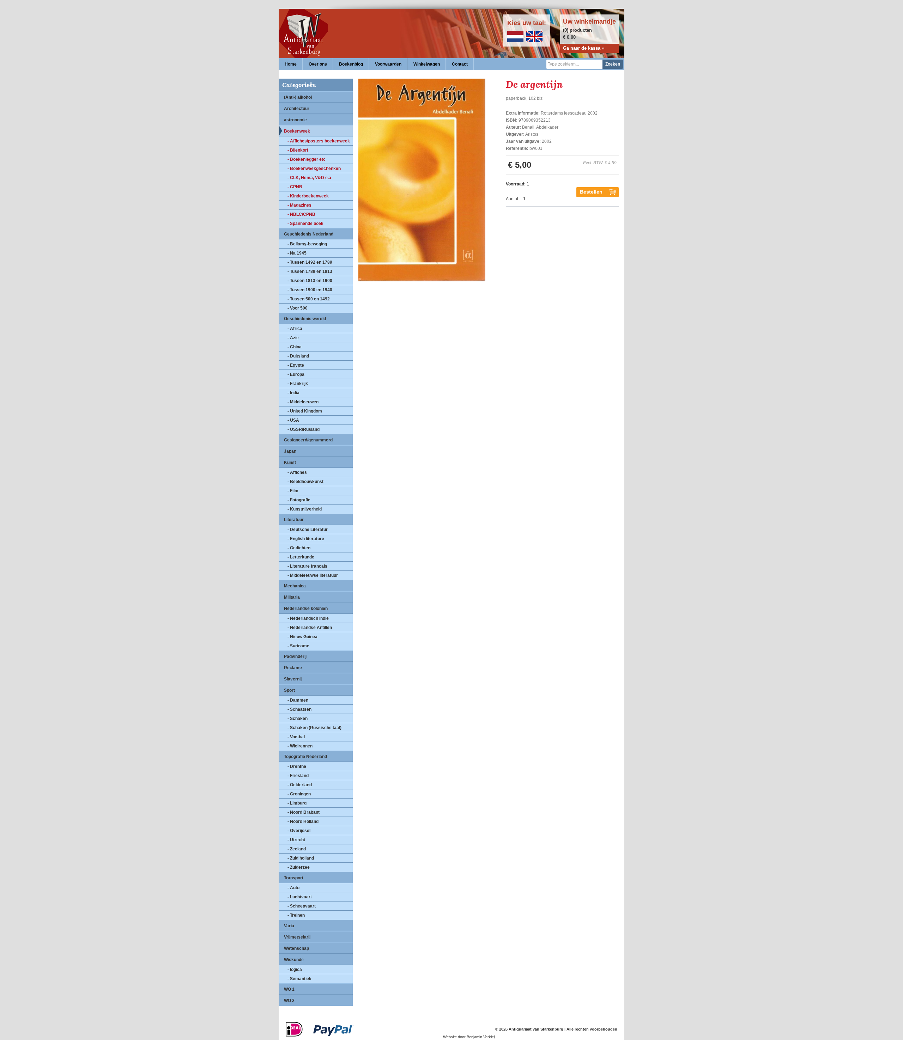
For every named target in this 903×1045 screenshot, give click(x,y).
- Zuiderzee (298, 867)
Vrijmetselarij (297, 937)
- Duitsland (298, 356)
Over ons (318, 64)
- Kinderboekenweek (308, 196)
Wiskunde (294, 959)
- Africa (294, 328)
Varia (289, 925)
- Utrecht (296, 839)
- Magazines (299, 205)
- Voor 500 (297, 308)
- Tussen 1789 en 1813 (309, 271)
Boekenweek (297, 131)
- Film (292, 490)
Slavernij (293, 679)
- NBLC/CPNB (301, 214)
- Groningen (299, 794)
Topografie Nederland (305, 756)
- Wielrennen (300, 746)
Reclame (293, 667)
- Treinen (296, 915)
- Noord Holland (303, 821)
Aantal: (512, 198)
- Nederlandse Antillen (309, 627)
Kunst (290, 462)
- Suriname (298, 645)
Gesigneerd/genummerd (308, 440)
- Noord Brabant (303, 812)
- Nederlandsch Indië (308, 618)
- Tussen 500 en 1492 (308, 299)
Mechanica (295, 585)
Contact (460, 64)
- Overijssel (298, 830)
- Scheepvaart (301, 906)
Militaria (292, 597)
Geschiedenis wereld (305, 318)
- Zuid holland (300, 858)
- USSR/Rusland (303, 429)
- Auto (293, 887)
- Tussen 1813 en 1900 (309, 280)
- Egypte (295, 365)
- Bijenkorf (297, 150)
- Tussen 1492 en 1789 (309, 262)
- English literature (305, 538)
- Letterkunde (300, 557)
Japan (290, 451)
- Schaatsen (299, 709)
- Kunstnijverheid (304, 509)
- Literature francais (307, 566)
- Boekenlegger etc (306, 159)
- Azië (293, 337)
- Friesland (298, 775)
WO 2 (289, 1000)
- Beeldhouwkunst (305, 481)
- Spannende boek (305, 223)
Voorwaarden (388, 64)
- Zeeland (296, 849)
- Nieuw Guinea (302, 636)
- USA (293, 420)
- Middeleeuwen (303, 401)
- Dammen (297, 700)
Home (291, 64)
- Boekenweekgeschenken (314, 168)
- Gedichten (298, 547)
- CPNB (294, 186)
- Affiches (297, 472)
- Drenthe (296, 766)
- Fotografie (298, 499)
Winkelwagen (426, 64)
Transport (293, 877)
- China (294, 346)
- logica (294, 969)
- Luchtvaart (299, 896)
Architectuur (296, 108)
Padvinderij (295, 656)
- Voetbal (296, 736)
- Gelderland (299, 784)
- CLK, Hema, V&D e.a (309, 177)
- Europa (295, 374)
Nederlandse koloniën (306, 608)
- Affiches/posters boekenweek (318, 141)
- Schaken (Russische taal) (314, 727)
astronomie (295, 119)
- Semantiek (299, 978)
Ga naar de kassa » (583, 48)
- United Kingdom (304, 411)
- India (293, 392)
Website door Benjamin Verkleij (469, 1037)
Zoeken (612, 64)
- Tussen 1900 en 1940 (309, 289)
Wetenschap (296, 948)
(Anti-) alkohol (298, 97)
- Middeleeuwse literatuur (312, 575)
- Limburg (297, 803)
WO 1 (289, 989)
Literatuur (294, 519)
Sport (289, 690)
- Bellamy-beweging (307, 244)
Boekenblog (351, 64)
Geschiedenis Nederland (308, 234)
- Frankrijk (297, 383)
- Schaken (297, 718)
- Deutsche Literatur (307, 529)
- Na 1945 (297, 253)
